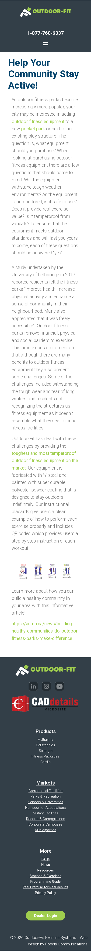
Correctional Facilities (45, 791)
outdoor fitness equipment (38, 121)
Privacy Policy (45, 893)
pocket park (33, 128)
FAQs (46, 859)
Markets (45, 783)
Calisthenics (45, 745)
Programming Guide (45, 881)
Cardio (45, 762)
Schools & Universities (45, 802)
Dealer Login (45, 915)
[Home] (45, 11)
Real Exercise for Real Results (45, 887)
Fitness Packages (46, 756)
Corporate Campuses (45, 824)
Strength (45, 751)
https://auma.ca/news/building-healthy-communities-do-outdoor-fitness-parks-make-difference (45, 631)
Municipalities (45, 830)
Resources (45, 870)
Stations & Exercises (45, 876)
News (45, 865)
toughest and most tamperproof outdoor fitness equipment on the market (45, 461)
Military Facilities (45, 813)
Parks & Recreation (46, 796)
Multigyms (45, 739)
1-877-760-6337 (45, 33)
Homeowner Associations (45, 808)
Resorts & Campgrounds (45, 819)
